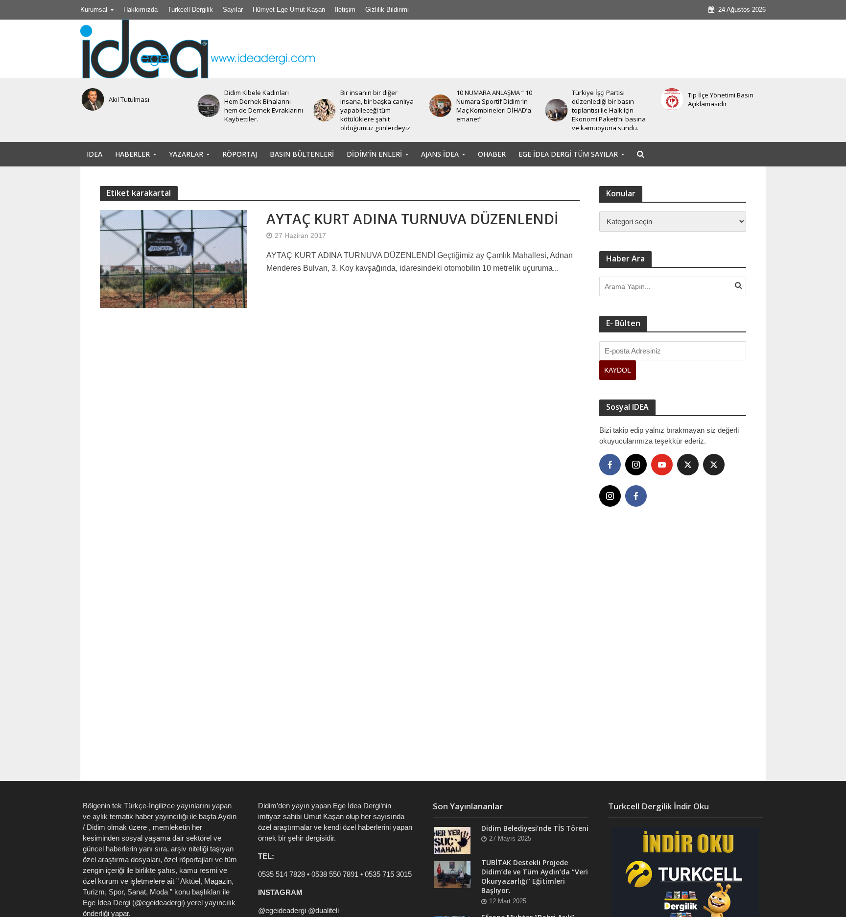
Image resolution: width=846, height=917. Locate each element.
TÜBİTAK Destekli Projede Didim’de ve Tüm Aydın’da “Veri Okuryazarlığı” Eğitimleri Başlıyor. (534, 876)
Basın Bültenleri (302, 154)
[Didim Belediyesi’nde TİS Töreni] (452, 840)
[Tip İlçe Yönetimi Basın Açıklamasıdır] (670, 99)
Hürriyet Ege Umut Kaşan (289, 9)
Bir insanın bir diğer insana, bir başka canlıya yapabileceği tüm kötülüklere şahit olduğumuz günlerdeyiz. (376, 110)
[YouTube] (662, 464)
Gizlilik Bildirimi (387, 9)
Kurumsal (93, 9)
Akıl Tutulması (127, 99)
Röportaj (239, 154)
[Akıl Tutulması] (91, 99)
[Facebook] (610, 464)
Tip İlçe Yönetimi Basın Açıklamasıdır (719, 99)
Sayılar (233, 9)
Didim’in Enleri (374, 154)
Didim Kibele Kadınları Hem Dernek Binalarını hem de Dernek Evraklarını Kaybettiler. (262, 105)
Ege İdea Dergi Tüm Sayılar (568, 154)
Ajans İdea (440, 154)
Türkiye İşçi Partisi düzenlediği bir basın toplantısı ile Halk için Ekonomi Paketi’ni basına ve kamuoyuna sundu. (608, 110)
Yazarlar (186, 154)
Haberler (132, 154)
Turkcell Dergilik (190, 9)
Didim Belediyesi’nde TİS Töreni (534, 828)
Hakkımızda (140, 9)
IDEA (94, 154)
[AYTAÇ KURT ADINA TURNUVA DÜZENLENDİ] (173, 258)
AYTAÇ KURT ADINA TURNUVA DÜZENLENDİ (412, 219)
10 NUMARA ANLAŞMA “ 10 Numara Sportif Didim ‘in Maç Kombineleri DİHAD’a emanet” (493, 105)
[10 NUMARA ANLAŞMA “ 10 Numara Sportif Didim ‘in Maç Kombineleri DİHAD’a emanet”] (439, 105)
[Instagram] (636, 464)
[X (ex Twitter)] (688, 464)
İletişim (345, 9)
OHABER (492, 154)
